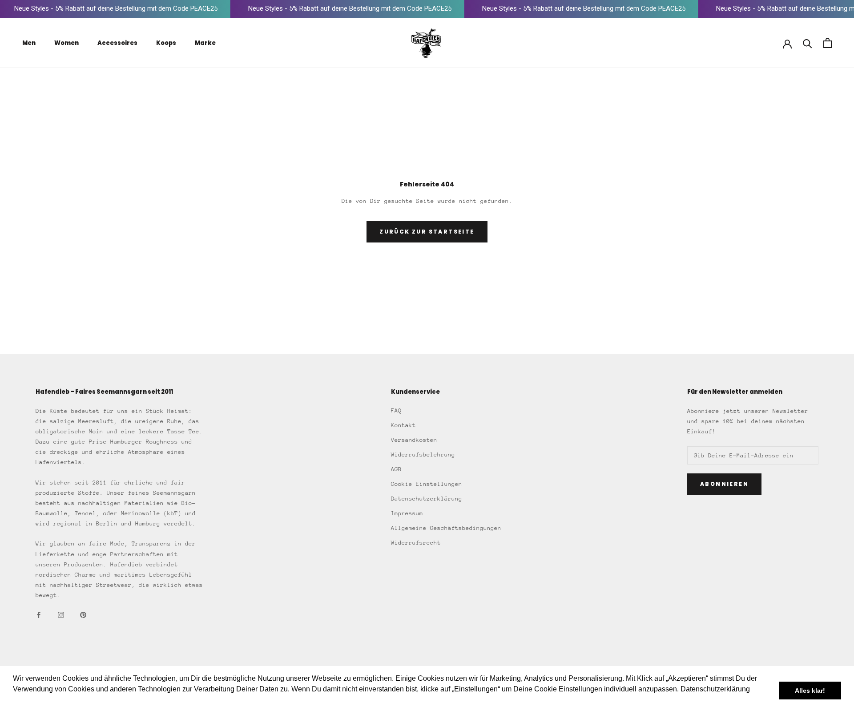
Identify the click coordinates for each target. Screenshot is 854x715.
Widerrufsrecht (416, 542)
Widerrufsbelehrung (423, 454)
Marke (205, 43)
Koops (166, 43)
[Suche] (807, 43)
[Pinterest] (83, 614)
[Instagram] (61, 614)
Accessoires (117, 43)
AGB (396, 469)
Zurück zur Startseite (426, 231)
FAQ (396, 410)
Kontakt (403, 425)
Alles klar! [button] (810, 690)
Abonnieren (724, 484)
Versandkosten (414, 439)
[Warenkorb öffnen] (827, 43)
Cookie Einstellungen (426, 484)
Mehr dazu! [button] (31, 701)
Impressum (407, 513)
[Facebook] (39, 614)
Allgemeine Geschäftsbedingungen (446, 528)
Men (29, 43)
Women (66, 43)
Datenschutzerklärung (426, 498)
